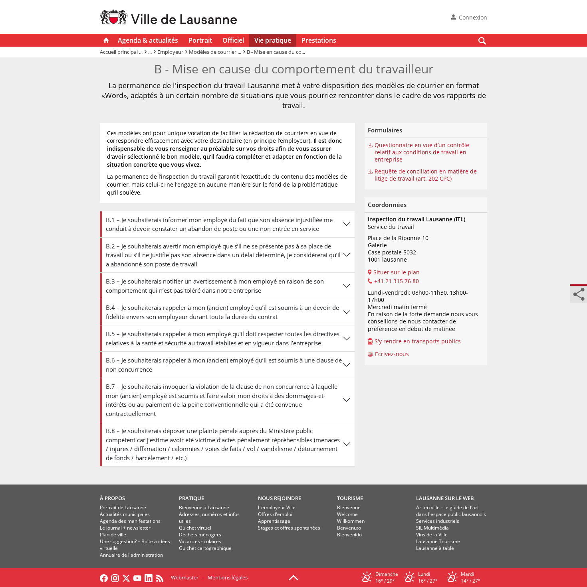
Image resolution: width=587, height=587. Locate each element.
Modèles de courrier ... (215, 51)
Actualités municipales (125, 514)
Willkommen (351, 521)
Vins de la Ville (432, 534)
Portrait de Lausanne (123, 507)
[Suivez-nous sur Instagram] (115, 577)
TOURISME (350, 498)
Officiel (233, 40)
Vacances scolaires (200, 541)
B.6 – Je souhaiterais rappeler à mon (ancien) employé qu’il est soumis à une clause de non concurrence (224, 364)
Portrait (200, 40)
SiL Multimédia (432, 527)
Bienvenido (349, 534)
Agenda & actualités (148, 40)
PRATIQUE (191, 498)
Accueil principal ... (121, 51)
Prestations (318, 40)
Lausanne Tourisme (438, 541)
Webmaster (184, 577)
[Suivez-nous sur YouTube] (137, 577)
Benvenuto (349, 527)
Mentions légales (228, 577)
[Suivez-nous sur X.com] (126, 577)
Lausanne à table (435, 548)
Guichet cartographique (205, 548)
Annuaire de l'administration (131, 555)
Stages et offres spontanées (289, 527)
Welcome (347, 514)
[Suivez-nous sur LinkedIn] (149, 577)
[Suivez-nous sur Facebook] (104, 577)
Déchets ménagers (200, 534)
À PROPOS (112, 498)
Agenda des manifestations (130, 521)
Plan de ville (113, 534)
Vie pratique (272, 40)
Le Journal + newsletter (125, 527)
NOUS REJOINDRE (279, 498)
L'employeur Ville (276, 507)
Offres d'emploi (275, 514)
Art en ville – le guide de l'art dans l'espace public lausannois (451, 511)
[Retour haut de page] (293, 577)
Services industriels (437, 521)
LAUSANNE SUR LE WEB (445, 498)
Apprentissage (274, 521)
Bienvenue (349, 507)
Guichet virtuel (195, 527)
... (150, 51)
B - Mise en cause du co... (276, 51)
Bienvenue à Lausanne (204, 507)
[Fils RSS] (162, 577)
